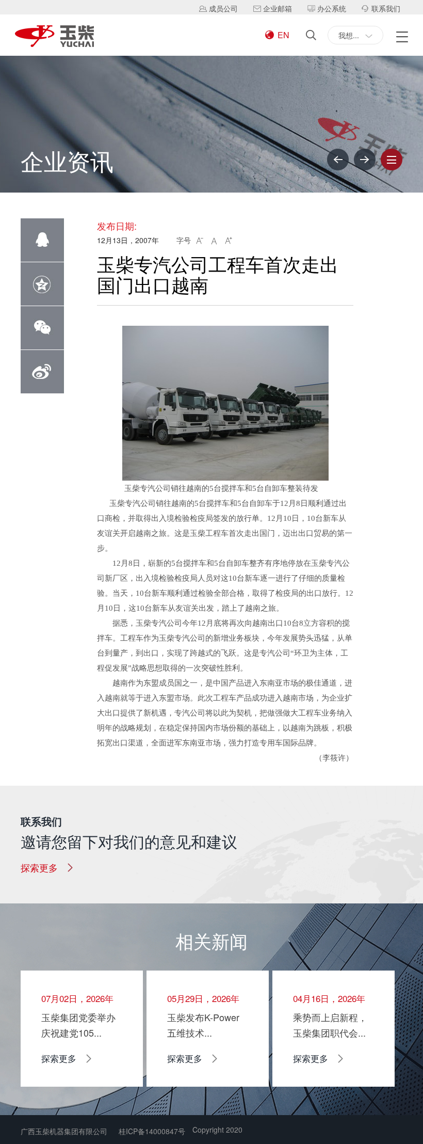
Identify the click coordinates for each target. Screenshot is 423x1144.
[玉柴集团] (54, 37)
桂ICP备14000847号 (152, 1131)
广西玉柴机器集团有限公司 (64, 1131)
